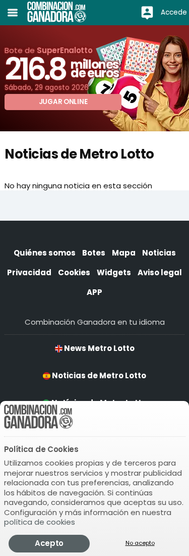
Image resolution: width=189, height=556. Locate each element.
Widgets (114, 272)
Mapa (124, 252)
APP (94, 292)
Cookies (74, 272)
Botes (93, 252)
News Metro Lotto (98, 348)
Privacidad (29, 272)
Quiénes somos (45, 252)
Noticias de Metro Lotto (98, 375)
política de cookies (39, 522)
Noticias (159, 252)
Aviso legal (160, 272)
